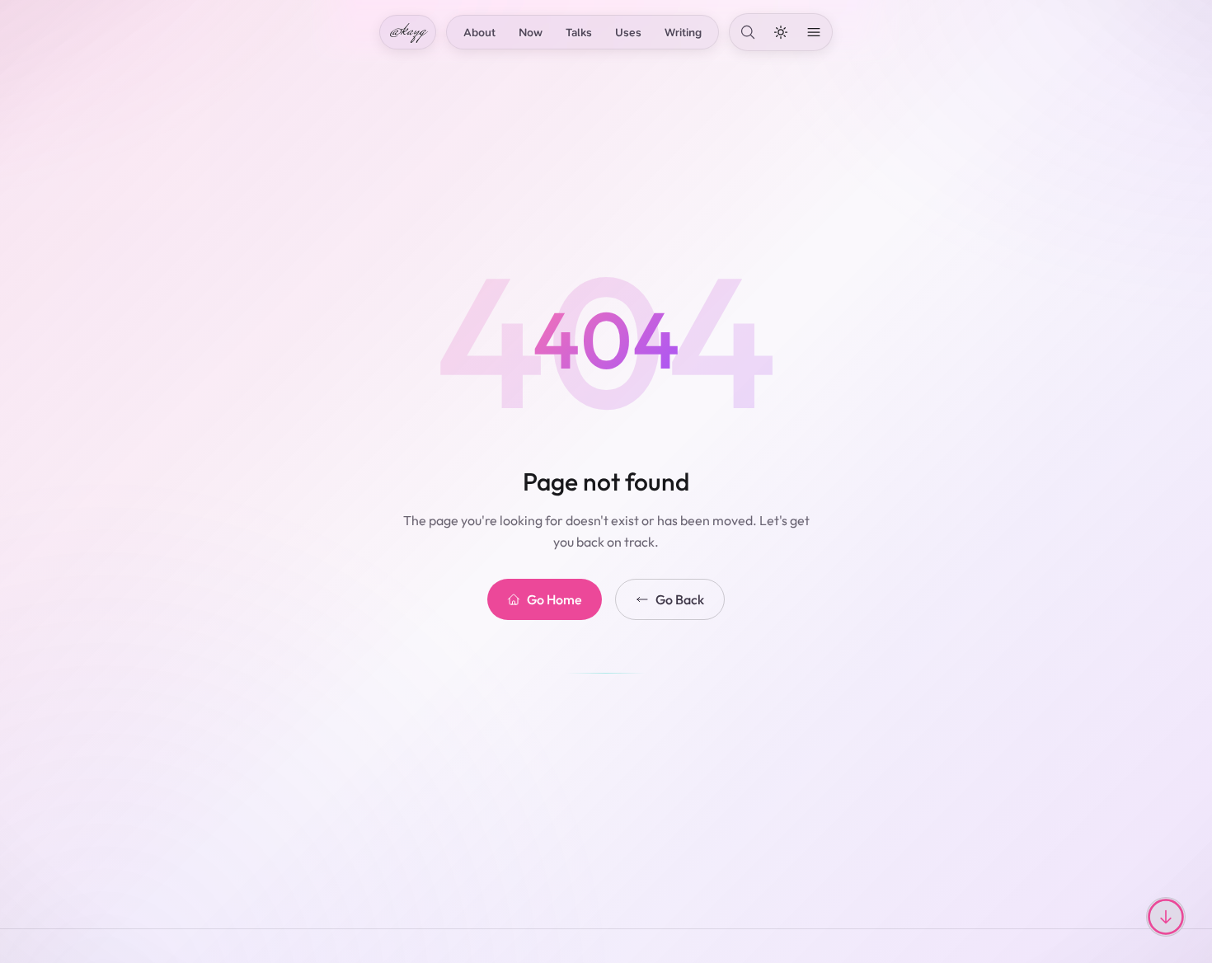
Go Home (554, 599)
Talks (579, 32)
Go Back (679, 599)
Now (531, 32)
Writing (683, 32)
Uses (628, 32)
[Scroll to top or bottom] (1166, 917)
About (479, 32)
